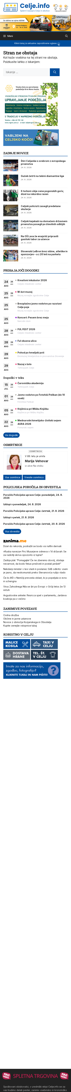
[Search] (55, 72)
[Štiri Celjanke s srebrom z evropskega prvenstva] (10, 165)
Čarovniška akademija (31, 383)
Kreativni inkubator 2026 (32, 280)
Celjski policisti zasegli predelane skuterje (41, 207)
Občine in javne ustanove (17, 618)
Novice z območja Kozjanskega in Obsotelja (27, 622)
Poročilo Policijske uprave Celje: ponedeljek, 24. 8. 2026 (33, 496)
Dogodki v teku (13, 377)
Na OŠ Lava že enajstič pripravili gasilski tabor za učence (39, 238)
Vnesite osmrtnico (34, 477)
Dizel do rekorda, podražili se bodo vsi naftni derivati (32, 546)
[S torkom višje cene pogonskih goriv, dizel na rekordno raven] (10, 195)
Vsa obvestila (12, 531)
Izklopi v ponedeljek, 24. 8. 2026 (22, 504)
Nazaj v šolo (25, 364)
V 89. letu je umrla (35, 456)
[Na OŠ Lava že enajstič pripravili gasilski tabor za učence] (10, 240)
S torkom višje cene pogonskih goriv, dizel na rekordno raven (42, 192)
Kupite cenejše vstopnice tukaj (20, 625)
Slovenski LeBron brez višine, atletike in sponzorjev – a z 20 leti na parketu (44, 253)
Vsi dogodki (11, 435)
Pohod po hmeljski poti (31, 352)
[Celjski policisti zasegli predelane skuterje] (10, 210)
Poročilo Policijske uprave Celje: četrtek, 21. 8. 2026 (33, 511)
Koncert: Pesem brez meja (33, 317)
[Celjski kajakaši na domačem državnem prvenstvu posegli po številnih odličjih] (10, 225)
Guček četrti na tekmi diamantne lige (42, 176)
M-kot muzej (25, 291)
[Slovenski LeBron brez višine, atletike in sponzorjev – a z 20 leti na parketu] (10, 255)
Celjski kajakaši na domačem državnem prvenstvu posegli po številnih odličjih (44, 223)
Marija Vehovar (36, 461)
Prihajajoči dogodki (21, 270)
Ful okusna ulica (27, 340)
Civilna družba (11, 615)
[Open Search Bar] (66, 36)
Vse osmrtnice (12, 477)
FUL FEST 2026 (26, 329)
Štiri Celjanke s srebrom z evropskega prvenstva (43, 162)
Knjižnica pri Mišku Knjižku (33, 408)
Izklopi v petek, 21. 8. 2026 (18, 517)
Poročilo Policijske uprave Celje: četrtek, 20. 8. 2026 (34, 523)
